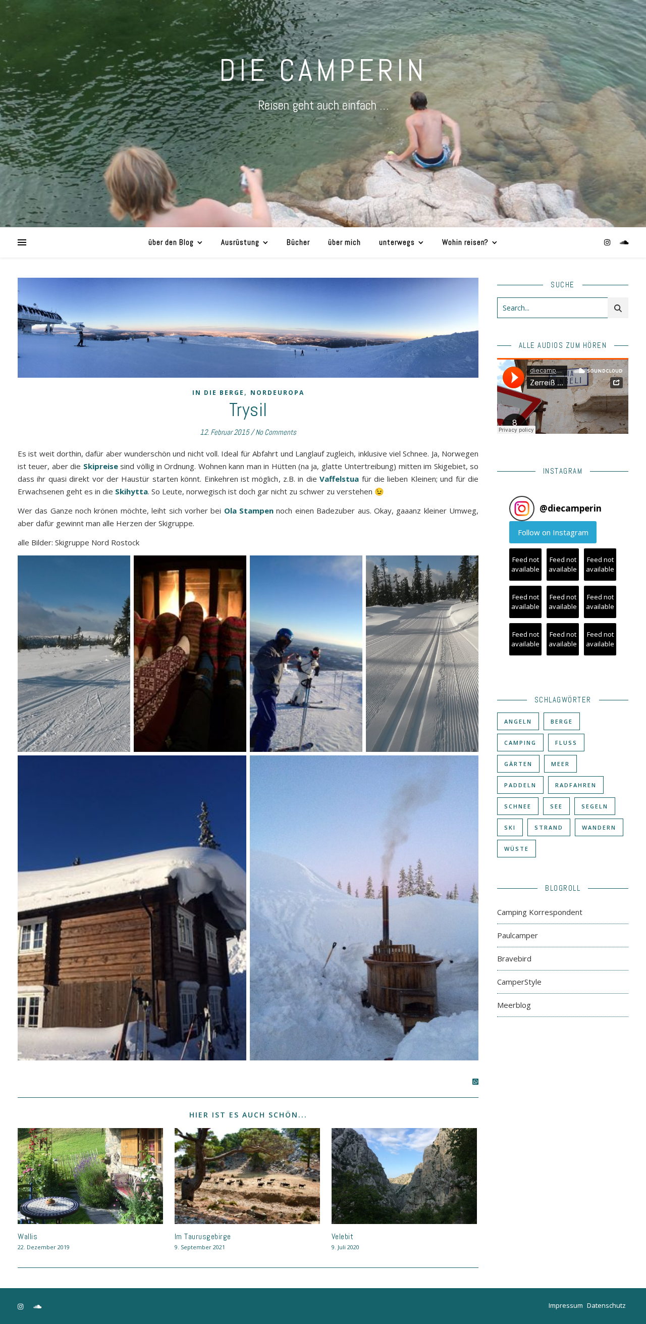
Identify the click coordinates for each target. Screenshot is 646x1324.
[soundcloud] (624, 242)
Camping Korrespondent (539, 912)
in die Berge (218, 392)
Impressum (566, 1305)
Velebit (343, 1236)
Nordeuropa (277, 392)
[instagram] (608, 242)
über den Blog (171, 242)
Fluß (566, 742)
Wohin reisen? (465, 242)
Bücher (298, 242)
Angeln (518, 721)
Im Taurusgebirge (203, 1236)
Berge (562, 721)
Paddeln (520, 785)
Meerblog (514, 1005)
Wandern (599, 827)
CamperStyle (519, 982)
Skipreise (100, 466)
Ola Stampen (249, 510)
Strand (548, 827)
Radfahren (576, 785)
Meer (560, 764)
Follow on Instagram (553, 532)
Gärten (518, 764)
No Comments (275, 432)
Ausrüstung (240, 242)
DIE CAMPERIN (323, 70)
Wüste (516, 848)
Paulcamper (517, 935)
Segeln (594, 806)
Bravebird (514, 958)
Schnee (517, 806)
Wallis (27, 1236)
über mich (344, 242)
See (556, 806)
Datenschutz (606, 1305)
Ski (510, 827)
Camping (520, 742)
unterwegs (397, 242)
